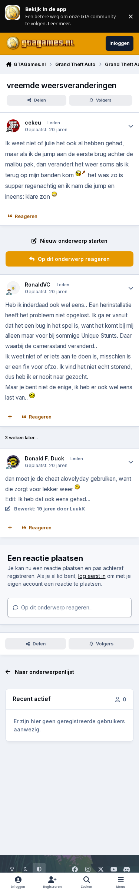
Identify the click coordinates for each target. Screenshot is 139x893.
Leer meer (12, 16)
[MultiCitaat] (10, 417)
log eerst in (92, 576)
